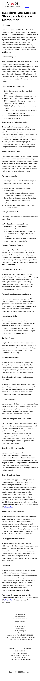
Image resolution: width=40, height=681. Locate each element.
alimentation (8, 507)
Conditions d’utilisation (20, 619)
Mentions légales (20, 616)
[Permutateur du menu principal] (27, 5)
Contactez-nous (20, 614)
